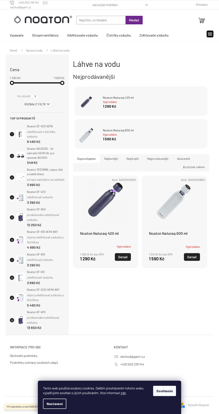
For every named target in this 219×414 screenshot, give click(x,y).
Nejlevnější (111, 158)
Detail (122, 257)
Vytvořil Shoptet (198, 405)
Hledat (134, 20)
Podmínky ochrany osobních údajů (34, 362)
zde (123, 393)
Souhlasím (164, 391)
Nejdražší (133, 158)
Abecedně (183, 158)
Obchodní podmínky (105, 5)
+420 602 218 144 (132, 364)
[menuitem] (17, 35)
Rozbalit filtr (35, 104)
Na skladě (26, 96)
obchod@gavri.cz (132, 356)
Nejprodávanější (157, 158)
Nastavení (55, 404)
